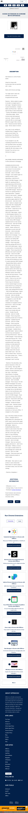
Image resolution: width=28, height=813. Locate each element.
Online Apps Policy (9, 726)
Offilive (6, 795)
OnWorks (7, 751)
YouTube (9, 780)
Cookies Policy (8, 732)
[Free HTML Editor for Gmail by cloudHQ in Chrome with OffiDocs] (14, 602)
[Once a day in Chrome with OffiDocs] (14, 625)
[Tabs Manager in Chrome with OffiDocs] (14, 646)
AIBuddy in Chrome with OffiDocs (14, 669)
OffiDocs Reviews (11, 803)
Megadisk (7, 757)
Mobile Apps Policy (9, 728)
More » (14, 682)
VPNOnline (7, 759)
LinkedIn (15, 780)
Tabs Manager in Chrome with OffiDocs (14, 648)
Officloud (7, 768)
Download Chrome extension (14, 545)
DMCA (6, 739)
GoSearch (7, 789)
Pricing (6, 737)
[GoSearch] (9, 5)
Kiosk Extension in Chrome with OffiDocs (14, 14)
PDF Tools (7, 793)
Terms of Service (9, 730)
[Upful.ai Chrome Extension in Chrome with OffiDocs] (14, 579)
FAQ (6, 741)
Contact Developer (16, 489)
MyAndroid (7, 764)
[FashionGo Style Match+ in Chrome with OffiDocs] (14, 534)
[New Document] (14, 5)
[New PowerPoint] (22, 5)
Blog (6, 735)
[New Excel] (18, 5)
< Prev (10, 501)
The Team (7, 719)
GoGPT (7, 791)
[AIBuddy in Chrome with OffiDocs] (14, 667)
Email (21, 780)
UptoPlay (7, 753)
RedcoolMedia (8, 755)
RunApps (7, 766)
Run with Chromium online (14, 36)
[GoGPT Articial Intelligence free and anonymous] (5, 5)
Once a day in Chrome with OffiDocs (14, 627)
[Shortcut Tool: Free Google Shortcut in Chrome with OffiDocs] (14, 557)
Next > (17, 501)
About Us (7, 721)
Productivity (10, 521)
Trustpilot (8, 773)
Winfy (6, 762)
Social (19, 521)
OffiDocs (7, 748)
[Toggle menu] (2, 1)
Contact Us (7, 723)
